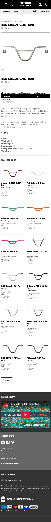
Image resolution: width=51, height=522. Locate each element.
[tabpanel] (25, 52)
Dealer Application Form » (20, 498)
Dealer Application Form (11, 491)
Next (46, 51)
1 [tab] (2, 70)
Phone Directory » (10, 463)
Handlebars (8, 160)
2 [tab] (3, 70)
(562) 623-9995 (11, 458)
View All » (6, 380)
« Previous (15, 21)
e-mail (24, 491)
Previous (5, 51)
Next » (21, 21)
